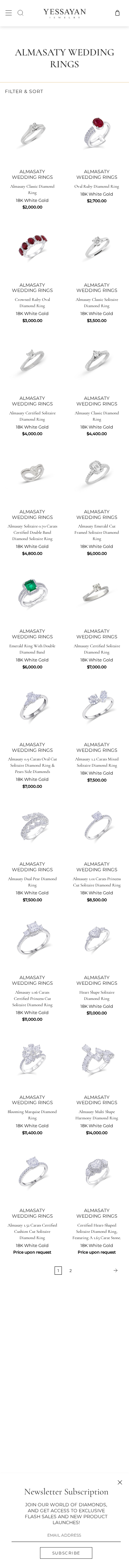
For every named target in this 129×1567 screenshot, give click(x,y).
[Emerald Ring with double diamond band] (32, 590)
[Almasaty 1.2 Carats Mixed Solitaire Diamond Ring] (96, 704)
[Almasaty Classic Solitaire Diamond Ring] (96, 244)
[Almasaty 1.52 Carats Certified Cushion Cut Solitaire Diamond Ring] (32, 1169)
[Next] (99, 1270)
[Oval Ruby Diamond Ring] (96, 131)
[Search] (20, 13)
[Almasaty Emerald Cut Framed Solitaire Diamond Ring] (96, 471)
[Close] (119, 1482)
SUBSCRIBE (66, 1553)
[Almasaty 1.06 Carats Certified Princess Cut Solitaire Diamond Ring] (32, 937)
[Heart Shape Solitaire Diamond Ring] (96, 937)
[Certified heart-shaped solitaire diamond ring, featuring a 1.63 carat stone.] (96, 1169)
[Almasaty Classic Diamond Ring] (32, 131)
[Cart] (117, 13)
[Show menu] (9, 13)
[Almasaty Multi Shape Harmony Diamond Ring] (96, 1056)
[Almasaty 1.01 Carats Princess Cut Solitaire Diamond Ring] (96, 823)
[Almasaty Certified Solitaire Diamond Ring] (32, 357)
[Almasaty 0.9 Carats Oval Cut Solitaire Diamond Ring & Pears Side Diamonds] (32, 704)
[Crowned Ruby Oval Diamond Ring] (32, 244)
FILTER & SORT (24, 91)
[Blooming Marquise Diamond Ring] (32, 1056)
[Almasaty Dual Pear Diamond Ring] (32, 823)
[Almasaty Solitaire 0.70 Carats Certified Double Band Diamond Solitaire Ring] (32, 471)
